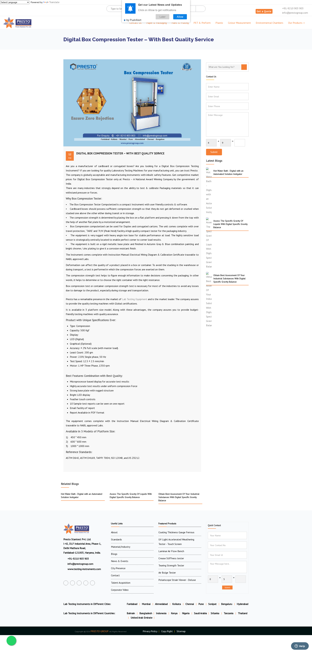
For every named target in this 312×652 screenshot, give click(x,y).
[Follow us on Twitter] (72, 583)
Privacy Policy (150, 631)
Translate (54, 2)
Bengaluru (226, 604)
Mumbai (146, 604)
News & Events (119, 561)
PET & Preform (202, 22)
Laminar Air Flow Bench (171, 551)
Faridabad (132, 604)
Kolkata (176, 604)
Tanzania (229, 613)
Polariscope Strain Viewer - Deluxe (177, 579)
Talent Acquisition (120, 582)
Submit (214, 152)
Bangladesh (145, 613)
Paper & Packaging (156, 22)
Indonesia (161, 613)
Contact (115, 575)
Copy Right (167, 631)
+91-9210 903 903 (293, 8)
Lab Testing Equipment (134, 299)
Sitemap (181, 631)
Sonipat (212, 604)
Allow (180, 17)
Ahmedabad (161, 604)
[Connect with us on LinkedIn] (85, 583)
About (114, 532)
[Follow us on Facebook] (65, 583)
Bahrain (131, 613)
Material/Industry (120, 546)
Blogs (114, 553)
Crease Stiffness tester (171, 558)
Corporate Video (120, 589)
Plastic (219, 22)
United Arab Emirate (141, 617)
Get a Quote (264, 11)
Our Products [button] (295, 22)
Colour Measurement (239, 22)
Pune (201, 604)
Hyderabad (242, 604)
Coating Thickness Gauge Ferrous (176, 532)
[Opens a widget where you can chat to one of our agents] (300, 646)
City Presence (118, 568)
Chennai (189, 604)
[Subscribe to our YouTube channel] (79, 583)
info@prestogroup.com (295, 12)
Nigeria (186, 613)
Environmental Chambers (269, 22)
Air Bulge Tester (167, 572)
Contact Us (135, 22)
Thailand (242, 613)
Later (162, 17)
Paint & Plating (180, 22)
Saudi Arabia (200, 613)
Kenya (174, 613)
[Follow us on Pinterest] (92, 583)
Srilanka (215, 613)
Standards (116, 539)
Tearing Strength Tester (171, 565)
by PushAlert (133, 20)
